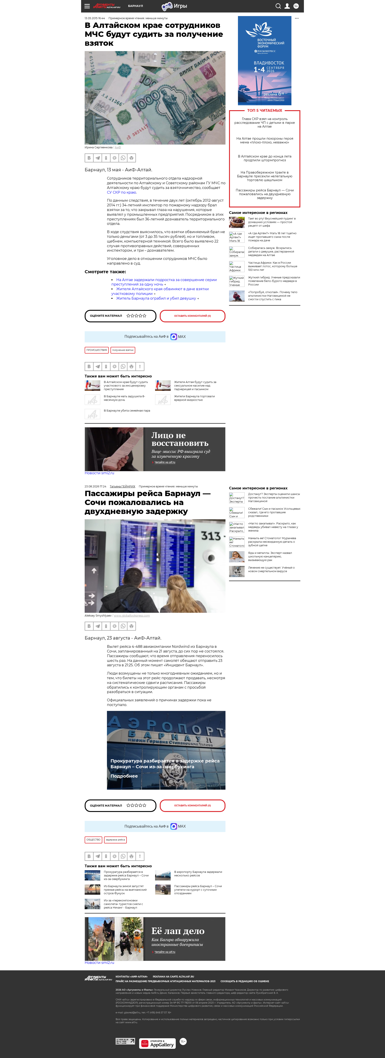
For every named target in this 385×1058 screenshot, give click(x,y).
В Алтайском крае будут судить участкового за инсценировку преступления (126, 385)
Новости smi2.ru (99, 473)
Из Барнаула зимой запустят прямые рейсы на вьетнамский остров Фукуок (125, 889)
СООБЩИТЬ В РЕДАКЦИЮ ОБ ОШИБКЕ (245, 981)
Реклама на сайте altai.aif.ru (173, 976)
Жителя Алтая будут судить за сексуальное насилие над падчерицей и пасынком (195, 385)
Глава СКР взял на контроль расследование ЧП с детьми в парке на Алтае (264, 122)
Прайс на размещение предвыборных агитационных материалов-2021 (165, 981)
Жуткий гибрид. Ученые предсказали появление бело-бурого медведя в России (274, 281)
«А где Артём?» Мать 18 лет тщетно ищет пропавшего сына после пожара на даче (272, 237)
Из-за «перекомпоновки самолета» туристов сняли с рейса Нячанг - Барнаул (123, 904)
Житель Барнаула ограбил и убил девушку (156, 298)
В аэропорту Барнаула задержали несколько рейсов (198, 873)
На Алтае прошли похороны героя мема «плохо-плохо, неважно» (264, 140)
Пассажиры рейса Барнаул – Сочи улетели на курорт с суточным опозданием (198, 889)
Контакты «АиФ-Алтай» (132, 976)
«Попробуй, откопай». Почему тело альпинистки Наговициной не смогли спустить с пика (272, 295)
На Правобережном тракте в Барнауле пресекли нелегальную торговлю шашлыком (264, 176)
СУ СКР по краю (121, 192)
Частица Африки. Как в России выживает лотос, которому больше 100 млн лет (272, 266)
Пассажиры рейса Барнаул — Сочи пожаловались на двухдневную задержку (265, 194)
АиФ (118, 147)
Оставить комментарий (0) (192, 316)
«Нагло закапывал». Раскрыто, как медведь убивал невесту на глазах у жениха (273, 527)
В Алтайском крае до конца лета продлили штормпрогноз (264, 158)
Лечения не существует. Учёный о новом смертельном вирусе (271, 569)
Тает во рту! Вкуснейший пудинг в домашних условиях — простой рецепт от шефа (272, 222)
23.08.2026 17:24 (95, 486)
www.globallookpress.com (132, 615)
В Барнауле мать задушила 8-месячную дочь (124, 398)
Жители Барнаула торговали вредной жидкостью (194, 398)
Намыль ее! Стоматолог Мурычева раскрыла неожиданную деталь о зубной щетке (272, 541)
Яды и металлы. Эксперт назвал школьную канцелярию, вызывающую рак (270, 556)
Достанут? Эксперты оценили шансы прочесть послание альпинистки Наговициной (274, 497)
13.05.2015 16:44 (95, 18)
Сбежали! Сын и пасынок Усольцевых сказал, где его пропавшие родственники (274, 512)
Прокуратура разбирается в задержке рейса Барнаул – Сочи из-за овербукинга (165, 763)
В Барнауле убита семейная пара (127, 410)
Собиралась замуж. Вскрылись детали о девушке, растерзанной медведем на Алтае (271, 251)
